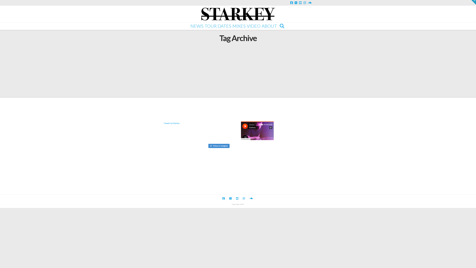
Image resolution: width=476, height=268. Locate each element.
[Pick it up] (229, 132)
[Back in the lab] (207, 132)
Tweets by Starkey (171, 123)
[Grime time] (207, 139)
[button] (473, 2)
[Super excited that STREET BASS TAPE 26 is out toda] (207, 126)
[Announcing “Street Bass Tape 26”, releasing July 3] (229, 126)
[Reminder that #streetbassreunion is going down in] (218, 132)
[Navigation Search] (282, 26)
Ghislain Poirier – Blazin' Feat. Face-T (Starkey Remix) (195, 57)
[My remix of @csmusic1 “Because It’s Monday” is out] (229, 139)
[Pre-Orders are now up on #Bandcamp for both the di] (218, 126)
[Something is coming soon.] (218, 139)
